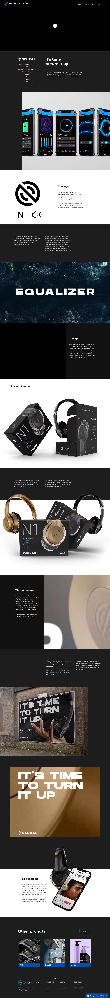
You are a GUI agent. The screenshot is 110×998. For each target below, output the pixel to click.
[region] (29, 71)
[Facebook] (19, 990)
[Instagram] (22, 990)
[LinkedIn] (25, 990)
